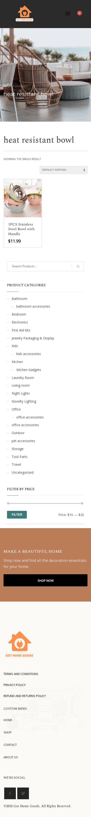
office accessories (30, 417)
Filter (17, 514)
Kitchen (17, 361)
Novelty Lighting (24, 401)
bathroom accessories (33, 306)
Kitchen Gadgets (28, 369)
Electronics (20, 322)
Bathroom (19, 298)
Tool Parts (20, 456)
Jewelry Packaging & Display (33, 338)
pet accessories (23, 441)
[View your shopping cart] (82, 13)
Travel (16, 464)
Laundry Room (23, 377)
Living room (21, 385)
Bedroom (19, 314)
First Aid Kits (21, 330)
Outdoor (18, 433)
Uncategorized (23, 472)
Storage (18, 449)
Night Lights (21, 393)
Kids (15, 346)
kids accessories (28, 354)
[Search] (78, 266)
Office (16, 409)
